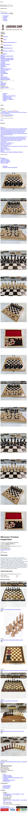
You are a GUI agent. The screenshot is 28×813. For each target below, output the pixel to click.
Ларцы (2, 132)
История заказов (6, 786)
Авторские (6, 136)
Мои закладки (6, 788)
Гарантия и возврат (18, 112)
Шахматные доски (7, 96)
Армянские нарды (12, 136)
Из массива (3, 138)
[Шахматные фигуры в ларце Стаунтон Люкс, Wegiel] (14, 728)
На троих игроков (16, 132)
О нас (4, 774)
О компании (6, 15)
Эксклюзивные (20, 133)
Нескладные (3, 133)
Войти (2, 120)
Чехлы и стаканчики (17, 140)
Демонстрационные (20, 129)
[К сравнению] (2, 551)
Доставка (5, 20)
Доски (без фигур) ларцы (6, 146)
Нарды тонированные (9, 139)
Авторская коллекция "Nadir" (10, 129)
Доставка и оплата (7, 775)
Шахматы (5, 93)
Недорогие (22, 132)
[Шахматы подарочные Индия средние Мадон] (14, 606)
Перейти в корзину (5, 87)
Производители (6, 781)
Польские (17, 128)
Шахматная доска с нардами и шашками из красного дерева (14, 670)
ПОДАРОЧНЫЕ (8, 133)
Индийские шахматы (11, 131)
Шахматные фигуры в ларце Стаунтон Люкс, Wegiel (12, 731)
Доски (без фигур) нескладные (17, 146)
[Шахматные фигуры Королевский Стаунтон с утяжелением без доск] (14, 759)
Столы (13, 133)
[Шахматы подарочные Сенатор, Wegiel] (14, 698)
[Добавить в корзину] (2, 611)
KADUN (2, 128)
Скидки (5, 18)
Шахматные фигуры (7, 98)
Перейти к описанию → (10, 543)
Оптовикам (5, 778)
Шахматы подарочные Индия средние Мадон (11, 609)
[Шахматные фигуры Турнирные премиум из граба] (14, 637)
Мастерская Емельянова (8, 132)
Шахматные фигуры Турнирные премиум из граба (12, 639)
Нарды (4, 94)
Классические (22, 131)
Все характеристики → (6, 549)
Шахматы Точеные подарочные (10, 167)
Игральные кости (23, 136)
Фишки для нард (10, 140)
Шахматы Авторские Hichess (9, 128)
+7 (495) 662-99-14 (7, 795)
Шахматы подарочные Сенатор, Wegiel (9, 700)
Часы (16, 133)
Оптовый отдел (7, 113)
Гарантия (5, 19)
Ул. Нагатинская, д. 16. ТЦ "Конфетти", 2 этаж (13, 793)
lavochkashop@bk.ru (5, 806)
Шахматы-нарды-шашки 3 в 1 (9, 95)
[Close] (1, 157)
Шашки (5, 100)
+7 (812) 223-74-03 (7, 802)
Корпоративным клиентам (9, 779)
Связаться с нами (4, 807)
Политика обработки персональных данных (13, 777)
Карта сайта (11, 807)
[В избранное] (1, 551)
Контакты (5, 17)
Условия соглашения (7, 776)
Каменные (18, 131)
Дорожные (5, 131)
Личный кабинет (7, 785)
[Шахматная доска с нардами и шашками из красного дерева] (14, 667)
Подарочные (20, 139)
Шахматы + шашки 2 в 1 (8, 99)
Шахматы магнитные (8, 134)
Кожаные (11, 138)
